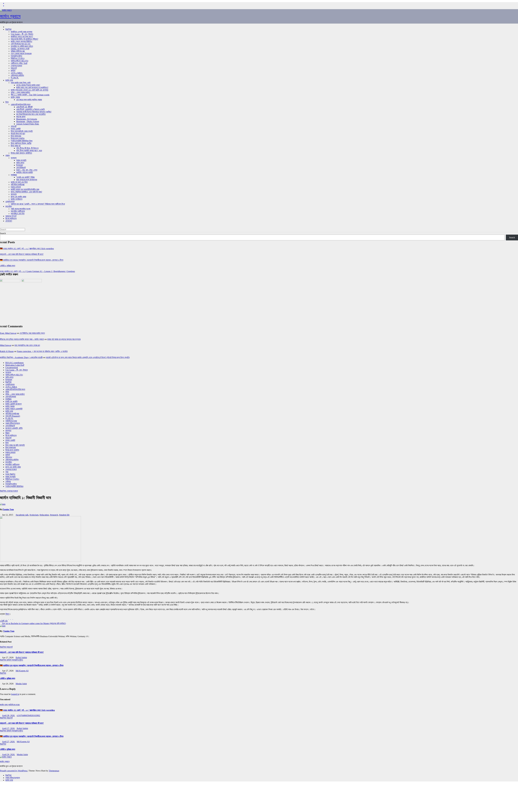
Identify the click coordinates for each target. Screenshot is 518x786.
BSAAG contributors (14, 363)
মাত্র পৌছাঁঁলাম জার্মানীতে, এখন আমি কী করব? (26, 192)
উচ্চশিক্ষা (8, 29)
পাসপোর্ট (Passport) (12, 416)
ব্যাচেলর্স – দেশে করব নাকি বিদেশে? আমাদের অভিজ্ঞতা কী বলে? (21, 254)
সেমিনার (8, 481)
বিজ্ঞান (7, 433)
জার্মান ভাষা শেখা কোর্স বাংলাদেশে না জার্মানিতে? (32, 87)
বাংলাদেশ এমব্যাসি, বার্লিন (14, 428)
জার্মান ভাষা (9, 80)
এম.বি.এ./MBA (17, 73)
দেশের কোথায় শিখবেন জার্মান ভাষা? (28, 85)
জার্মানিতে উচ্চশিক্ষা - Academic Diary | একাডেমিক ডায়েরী (21, 357)
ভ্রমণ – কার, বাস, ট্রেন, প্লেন (26, 170)
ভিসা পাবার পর (15, 146)
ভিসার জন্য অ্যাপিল (17, 138)
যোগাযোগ (8, 221)
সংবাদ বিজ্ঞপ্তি (10, 474)
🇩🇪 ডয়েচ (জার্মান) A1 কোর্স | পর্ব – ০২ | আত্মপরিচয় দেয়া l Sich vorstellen (27, 248)
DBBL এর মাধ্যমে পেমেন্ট (20, 49)
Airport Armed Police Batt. (27, 124)
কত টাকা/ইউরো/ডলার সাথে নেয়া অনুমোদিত (31, 114)
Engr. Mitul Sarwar (8, 333)
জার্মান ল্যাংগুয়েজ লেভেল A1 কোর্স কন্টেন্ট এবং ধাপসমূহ (29, 90)
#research (54, 515)
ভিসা (6, 102)
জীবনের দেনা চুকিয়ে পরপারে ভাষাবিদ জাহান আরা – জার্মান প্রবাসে (22, 339)
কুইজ (7, 392)
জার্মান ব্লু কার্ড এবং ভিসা (19, 182)
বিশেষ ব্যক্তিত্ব (10, 218)
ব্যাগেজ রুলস (20, 116)
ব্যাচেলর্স (14, 68)
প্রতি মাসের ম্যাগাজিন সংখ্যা (20, 209)
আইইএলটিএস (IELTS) (19, 61)
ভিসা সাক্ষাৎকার (16, 136)
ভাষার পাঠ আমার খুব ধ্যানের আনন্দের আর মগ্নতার (64, 339)
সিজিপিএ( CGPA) (17, 58)
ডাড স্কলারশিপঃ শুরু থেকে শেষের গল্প (27, 345)
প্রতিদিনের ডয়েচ (11, 421)
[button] (1, 225)
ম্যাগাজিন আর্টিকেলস (18, 211)
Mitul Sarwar (5, 345)
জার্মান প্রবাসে (10, 16)
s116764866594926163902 (28, 715)
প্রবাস (7, 155)
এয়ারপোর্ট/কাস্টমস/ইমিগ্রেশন (20, 104)
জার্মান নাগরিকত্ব (16, 199)
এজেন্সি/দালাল (10, 201)
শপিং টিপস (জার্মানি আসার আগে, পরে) (29, 150)
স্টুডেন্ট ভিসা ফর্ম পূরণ (18, 133)
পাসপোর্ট (13, 126)
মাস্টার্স (13, 70)
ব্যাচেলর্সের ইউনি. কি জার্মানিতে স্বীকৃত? (24, 39)
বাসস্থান (14, 194)
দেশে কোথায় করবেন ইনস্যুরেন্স (21, 53)
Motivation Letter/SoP (14, 365)
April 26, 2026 (8, 754)
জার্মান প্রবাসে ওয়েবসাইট (13, 409)
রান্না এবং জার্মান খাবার (18, 197)
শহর (6, 472)
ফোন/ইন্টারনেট (21, 167)
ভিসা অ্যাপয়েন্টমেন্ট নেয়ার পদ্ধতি (22, 131)
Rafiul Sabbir (21, 657)
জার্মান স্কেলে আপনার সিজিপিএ (21, 41)
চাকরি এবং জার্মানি (11, 401)
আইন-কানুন (20, 163)
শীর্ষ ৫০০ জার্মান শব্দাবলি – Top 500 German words (30, 95)
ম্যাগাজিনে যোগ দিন (17, 214)
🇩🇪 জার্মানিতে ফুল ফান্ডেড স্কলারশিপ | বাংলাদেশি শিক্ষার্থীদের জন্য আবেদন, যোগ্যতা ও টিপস (31, 260)
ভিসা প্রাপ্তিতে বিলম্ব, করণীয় (21, 143)
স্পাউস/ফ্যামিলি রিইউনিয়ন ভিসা (21, 141)
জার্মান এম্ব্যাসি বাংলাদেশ (13, 404)
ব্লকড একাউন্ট (16, 129)
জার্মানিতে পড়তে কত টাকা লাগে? (22, 36)
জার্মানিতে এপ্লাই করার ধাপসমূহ (21, 32)
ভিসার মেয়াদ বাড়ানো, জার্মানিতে (21, 153)
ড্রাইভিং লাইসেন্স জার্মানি (24, 172)
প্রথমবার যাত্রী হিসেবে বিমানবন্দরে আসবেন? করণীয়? (33, 112)
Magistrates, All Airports (26, 119)
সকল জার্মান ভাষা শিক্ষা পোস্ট (20, 83)
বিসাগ (7, 614)
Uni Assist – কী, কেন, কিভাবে (22, 34)
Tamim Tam (8, 509)
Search (3, 233)
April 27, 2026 (8, 728)
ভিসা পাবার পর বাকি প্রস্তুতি (15, 445)
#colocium (34, 515)
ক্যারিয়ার (14, 175)
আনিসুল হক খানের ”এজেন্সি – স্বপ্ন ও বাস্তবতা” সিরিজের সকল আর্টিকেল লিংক (38, 204)
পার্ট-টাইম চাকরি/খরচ (18, 184)
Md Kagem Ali (22, 671)
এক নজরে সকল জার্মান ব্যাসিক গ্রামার (29, 100)
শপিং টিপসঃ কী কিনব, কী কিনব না (27, 148)
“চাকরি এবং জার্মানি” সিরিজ (25, 177)
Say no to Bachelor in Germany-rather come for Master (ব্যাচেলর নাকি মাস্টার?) (34, 623)
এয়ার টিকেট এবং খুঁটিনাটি (24, 107)
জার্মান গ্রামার (15, 97)
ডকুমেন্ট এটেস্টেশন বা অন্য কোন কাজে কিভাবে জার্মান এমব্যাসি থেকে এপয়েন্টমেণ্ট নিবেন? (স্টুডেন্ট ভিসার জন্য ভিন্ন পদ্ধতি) (88, 357)
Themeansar (54, 771)
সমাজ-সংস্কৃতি (21, 160)
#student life (64, 515)
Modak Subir (21, 684)
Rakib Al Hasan (7, 351)
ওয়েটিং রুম (4, 621)
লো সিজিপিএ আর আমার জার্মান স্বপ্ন (32, 333)
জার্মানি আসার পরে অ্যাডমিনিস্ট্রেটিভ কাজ (25, 189)
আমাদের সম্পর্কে (10, 216)
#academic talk (22, 515)
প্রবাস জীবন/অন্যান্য (12, 423)
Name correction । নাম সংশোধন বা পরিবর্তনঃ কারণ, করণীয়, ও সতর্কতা (42, 351)
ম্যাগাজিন (8, 206)
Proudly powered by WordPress (14, 771)
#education (44, 515)
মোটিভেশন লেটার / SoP (19, 63)
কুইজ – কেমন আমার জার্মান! (20, 92)
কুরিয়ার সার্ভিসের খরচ (18, 51)
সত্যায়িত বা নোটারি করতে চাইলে (22, 46)
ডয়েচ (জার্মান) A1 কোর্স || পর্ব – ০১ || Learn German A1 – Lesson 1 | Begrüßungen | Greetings (37, 271)
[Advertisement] (124, 303)
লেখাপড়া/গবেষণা (16, 66)
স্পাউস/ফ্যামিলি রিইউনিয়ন (14, 486)
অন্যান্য (13, 158)
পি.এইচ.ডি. (15, 78)
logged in (15, 694)
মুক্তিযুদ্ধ (8, 457)
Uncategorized (11, 367)
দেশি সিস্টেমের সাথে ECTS (20, 44)
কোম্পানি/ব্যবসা (10, 396)
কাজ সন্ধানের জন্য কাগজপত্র (26, 180)
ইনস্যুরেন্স (19, 165)
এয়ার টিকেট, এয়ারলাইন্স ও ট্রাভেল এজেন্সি (30, 109)
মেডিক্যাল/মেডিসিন (17, 75)
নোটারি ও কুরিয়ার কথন (7, 266)
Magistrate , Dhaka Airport (27, 121)
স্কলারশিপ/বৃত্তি (16, 56)
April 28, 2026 (8, 715)
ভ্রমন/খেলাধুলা (16, 187)
